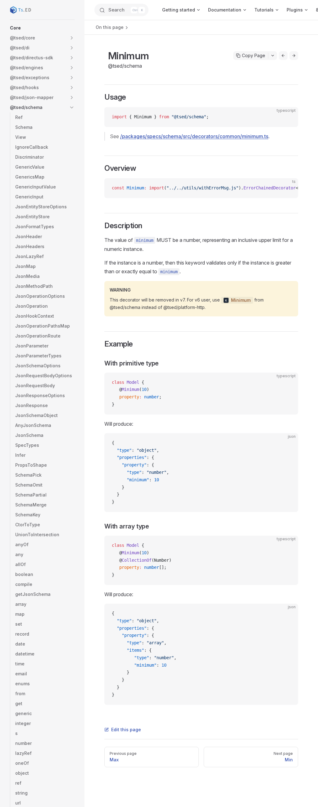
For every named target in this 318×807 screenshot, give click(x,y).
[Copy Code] (288, 117)
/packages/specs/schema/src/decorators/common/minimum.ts (194, 136)
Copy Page (253, 55)
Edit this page (126, 729)
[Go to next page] (293, 55)
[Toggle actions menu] (272, 55)
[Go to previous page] (283, 55)
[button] (42, 28)
